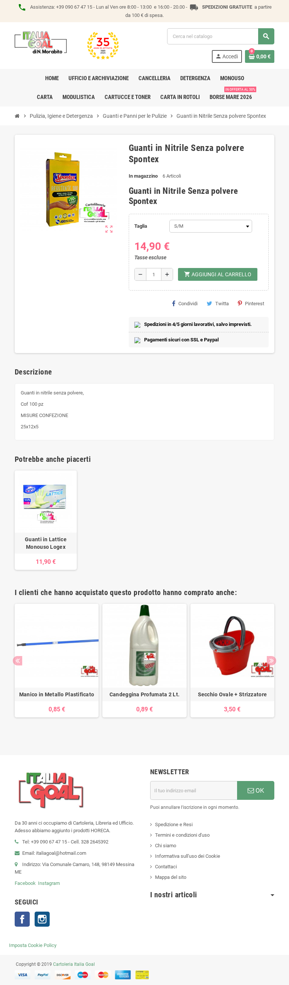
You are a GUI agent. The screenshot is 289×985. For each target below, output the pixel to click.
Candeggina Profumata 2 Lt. (144, 694)
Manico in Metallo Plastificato (56, 694)
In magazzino (143, 176)
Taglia (140, 226)
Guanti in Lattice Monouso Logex (46, 543)
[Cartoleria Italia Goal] (67, 45)
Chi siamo (165, 845)
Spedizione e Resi (174, 824)
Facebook (25, 883)
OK (259, 790)
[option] (56, 668)
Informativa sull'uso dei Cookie (187, 856)
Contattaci (166, 866)
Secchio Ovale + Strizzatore (232, 694)
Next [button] (271, 660)
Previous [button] (17, 660)
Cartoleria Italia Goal (74, 964)
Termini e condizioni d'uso (182, 835)
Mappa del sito (170, 877)
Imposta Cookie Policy (32, 945)
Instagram (49, 883)
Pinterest (254, 303)
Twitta (222, 303)
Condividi (188, 303)
